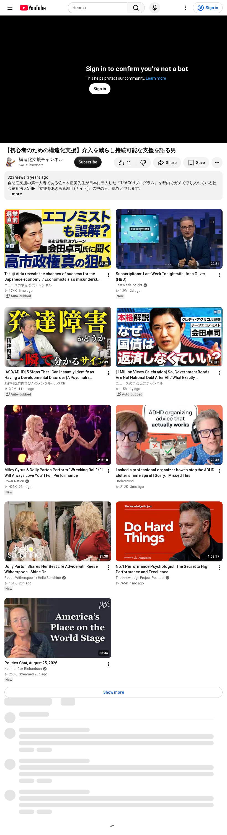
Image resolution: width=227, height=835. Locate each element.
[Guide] (10, 7)
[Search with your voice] (154, 7)
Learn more (156, 78)
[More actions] (217, 162)
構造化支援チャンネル (43, 159)
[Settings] (185, 7)
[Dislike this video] (143, 162)
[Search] (136, 7)
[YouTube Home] (33, 7)
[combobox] (99, 7)
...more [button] (15, 194)
